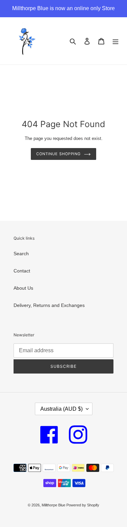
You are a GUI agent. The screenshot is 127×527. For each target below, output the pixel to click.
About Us (23, 288)
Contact (22, 270)
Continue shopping (58, 153)
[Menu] (115, 41)
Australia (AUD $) (61, 409)
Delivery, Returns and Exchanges (49, 305)
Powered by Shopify (82, 505)
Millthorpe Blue (54, 505)
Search (21, 253)
